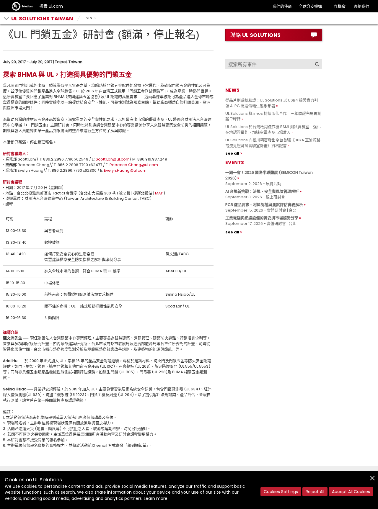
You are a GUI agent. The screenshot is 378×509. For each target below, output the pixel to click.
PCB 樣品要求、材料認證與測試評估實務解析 (264, 204)
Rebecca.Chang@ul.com (134, 165)
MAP (159, 193)
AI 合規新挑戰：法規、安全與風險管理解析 (262, 191)
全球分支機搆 (310, 6)
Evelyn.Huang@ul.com (125, 170)
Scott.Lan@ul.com (113, 159)
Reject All (315, 492)
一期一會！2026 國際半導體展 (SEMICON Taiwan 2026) (269, 175)
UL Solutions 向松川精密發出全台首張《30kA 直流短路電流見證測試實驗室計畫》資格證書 (272, 142)
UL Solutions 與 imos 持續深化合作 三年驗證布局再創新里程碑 (273, 116)
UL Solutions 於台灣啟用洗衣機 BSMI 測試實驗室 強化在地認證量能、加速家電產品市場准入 (273, 129)
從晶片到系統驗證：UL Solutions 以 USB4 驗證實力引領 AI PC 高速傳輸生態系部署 (271, 103)
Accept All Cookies (351, 492)
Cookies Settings (281, 492)
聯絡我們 (361, 6)
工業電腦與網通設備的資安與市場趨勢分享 (261, 218)
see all (232, 153)
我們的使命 (282, 6)
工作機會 (338, 6)
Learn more (155, 498)
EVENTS (90, 18)
